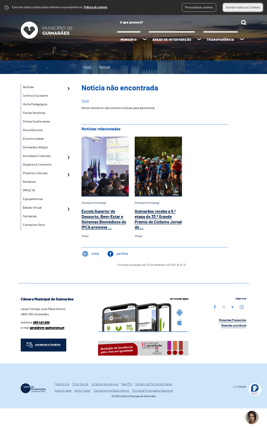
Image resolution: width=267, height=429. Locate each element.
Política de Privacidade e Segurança (152, 390)
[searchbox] (181, 22)
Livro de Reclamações (33, 388)
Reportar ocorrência (233, 325)
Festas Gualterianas (36, 121)
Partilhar (122, 253)
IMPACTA (29, 190)
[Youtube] (232, 307)
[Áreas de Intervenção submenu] (199, 39)
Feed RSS (126, 384)
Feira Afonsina (32, 130)
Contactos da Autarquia (104, 384)
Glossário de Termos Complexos (153, 384)
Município (129, 39)
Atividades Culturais (37, 156)
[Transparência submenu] (242, 39)
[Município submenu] (144, 39)
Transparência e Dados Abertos (111, 390)
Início (87, 66)
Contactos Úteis (34, 224)
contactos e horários (47, 344)
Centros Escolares (35, 95)
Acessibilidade (63, 390)
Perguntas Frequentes (232, 320)
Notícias (104, 66)
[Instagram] (241, 307)
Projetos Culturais (35, 173)
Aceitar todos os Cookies (243, 7)
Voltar (95, 253)
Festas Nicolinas (34, 112)
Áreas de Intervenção (171, 39)
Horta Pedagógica (35, 104)
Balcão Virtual (32, 207)
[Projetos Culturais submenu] (68, 174)
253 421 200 (41, 322)
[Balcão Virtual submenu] (68, 209)
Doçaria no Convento (37, 164)
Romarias (29, 181)
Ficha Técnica (80, 384)
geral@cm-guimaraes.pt (47, 327)
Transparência (220, 39)
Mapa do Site (62, 384)
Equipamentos (33, 199)
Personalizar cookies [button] (199, 7)
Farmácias (30, 216)
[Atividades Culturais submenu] (68, 157)
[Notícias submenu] (68, 88)
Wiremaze (239, 386)
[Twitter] (223, 307)
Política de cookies (95, 7)
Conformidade (82, 390)
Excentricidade (33, 138)
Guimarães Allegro (35, 147)
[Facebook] (214, 307)
